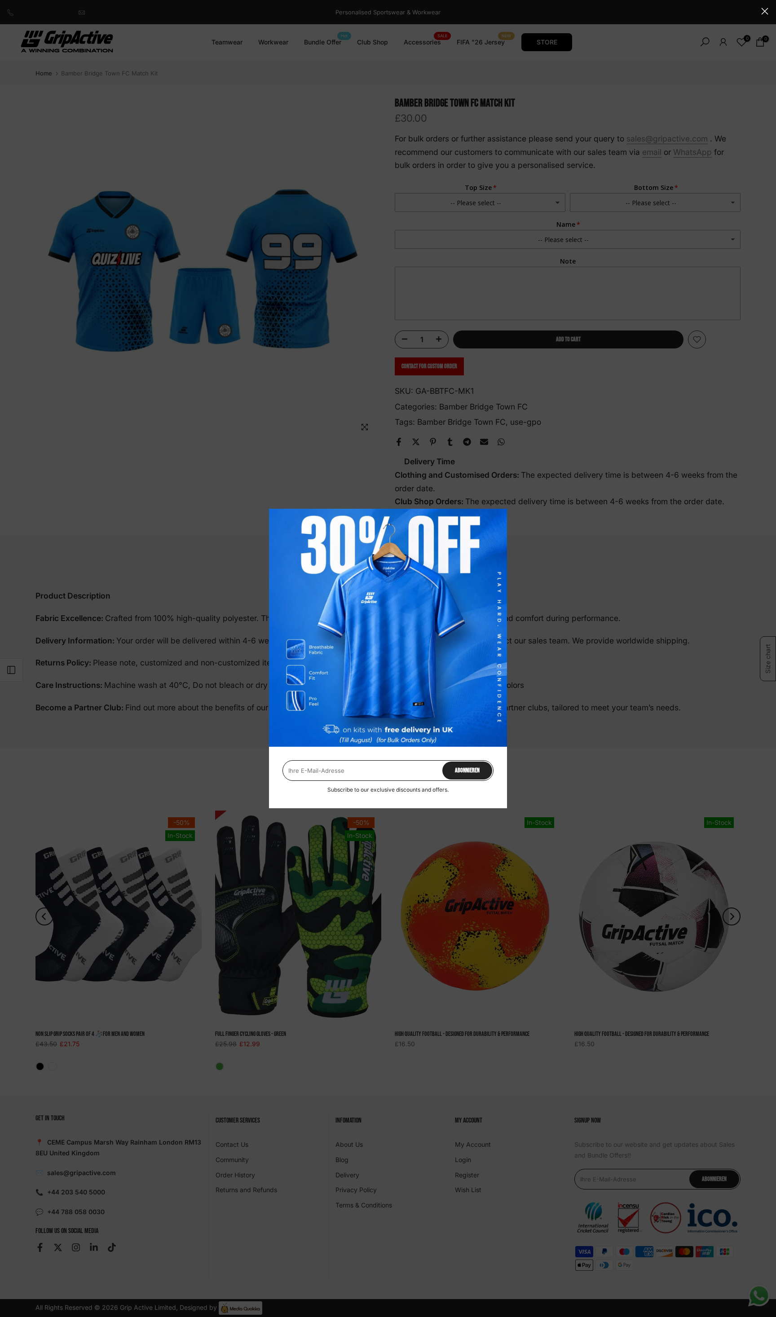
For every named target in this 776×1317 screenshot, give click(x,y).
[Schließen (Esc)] (765, 11)
